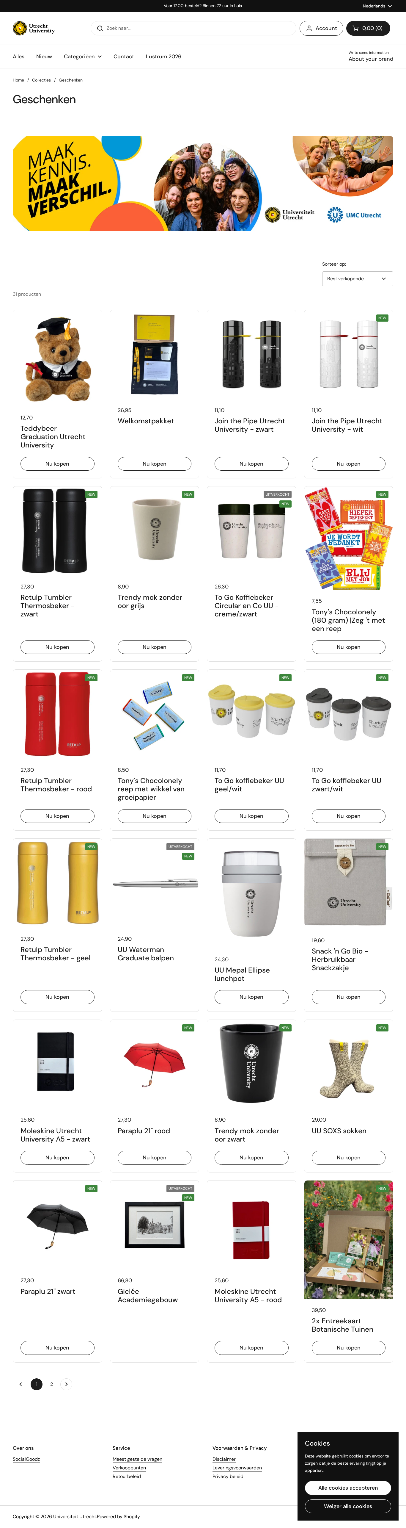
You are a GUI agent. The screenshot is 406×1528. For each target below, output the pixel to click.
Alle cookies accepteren (348, 1487)
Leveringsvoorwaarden (237, 1468)
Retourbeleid (127, 1476)
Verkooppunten (129, 1468)
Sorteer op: (334, 264)
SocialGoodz (26, 1459)
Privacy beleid (228, 1476)
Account (326, 28)
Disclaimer (224, 1459)
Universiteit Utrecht (74, 1516)
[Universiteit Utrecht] (34, 28)
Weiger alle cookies (348, 1506)
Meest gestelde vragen (137, 1459)
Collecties (41, 80)
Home (18, 80)
